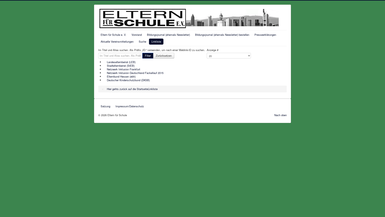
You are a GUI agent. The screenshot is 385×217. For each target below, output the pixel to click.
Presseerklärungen (265, 35)
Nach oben (280, 115)
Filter (148, 55)
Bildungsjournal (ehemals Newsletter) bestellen (222, 35)
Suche (142, 41)
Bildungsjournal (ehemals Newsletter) (168, 35)
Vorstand (137, 35)
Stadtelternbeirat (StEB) (121, 66)
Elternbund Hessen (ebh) (121, 76)
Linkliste (156, 41)
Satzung (105, 106)
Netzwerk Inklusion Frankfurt (123, 69)
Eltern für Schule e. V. (113, 35)
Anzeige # (212, 50)
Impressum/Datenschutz (130, 106)
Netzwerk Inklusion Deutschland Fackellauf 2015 (135, 73)
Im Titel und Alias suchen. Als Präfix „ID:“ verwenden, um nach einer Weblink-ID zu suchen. (151, 50)
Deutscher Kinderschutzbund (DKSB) (128, 80)
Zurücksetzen (164, 55)
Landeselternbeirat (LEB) (121, 62)
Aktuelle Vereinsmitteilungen (117, 41)
